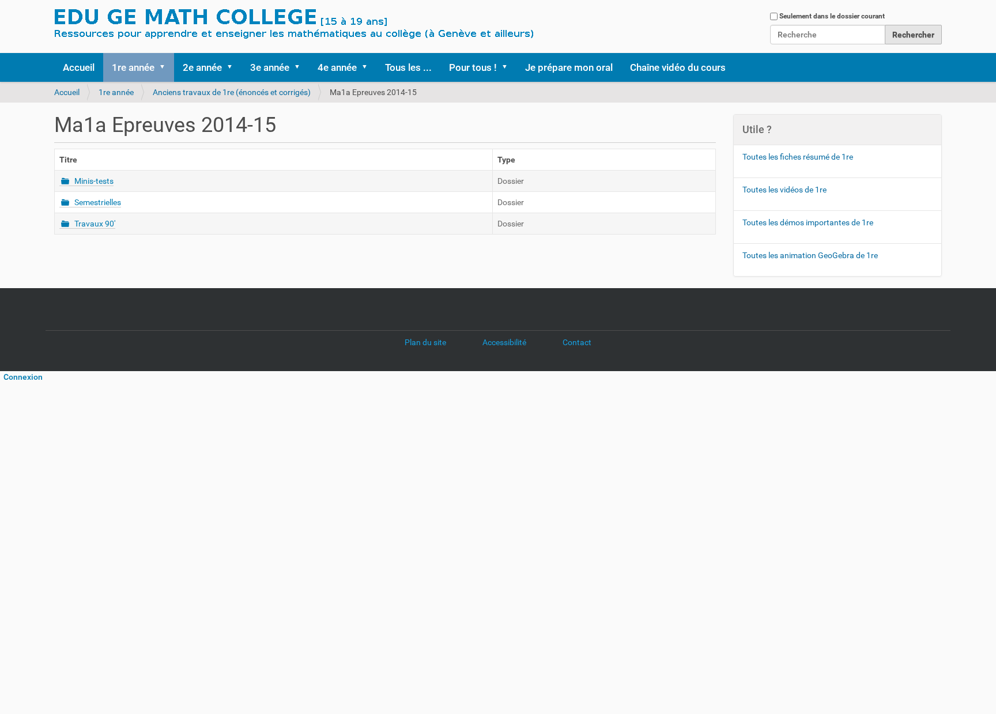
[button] (166, 67)
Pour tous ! (473, 67)
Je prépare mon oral (569, 67)
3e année (269, 67)
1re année (133, 67)
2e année (202, 67)
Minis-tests (94, 181)
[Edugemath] (328, 25)
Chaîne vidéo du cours (678, 67)
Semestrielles (97, 202)
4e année (337, 67)
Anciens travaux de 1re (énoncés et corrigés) (232, 92)
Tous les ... (408, 67)
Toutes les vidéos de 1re (784, 189)
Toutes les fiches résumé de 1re (797, 156)
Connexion (21, 376)
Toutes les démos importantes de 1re (807, 222)
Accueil (79, 67)
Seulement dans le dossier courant (832, 16)
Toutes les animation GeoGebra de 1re (810, 255)
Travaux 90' (94, 223)
